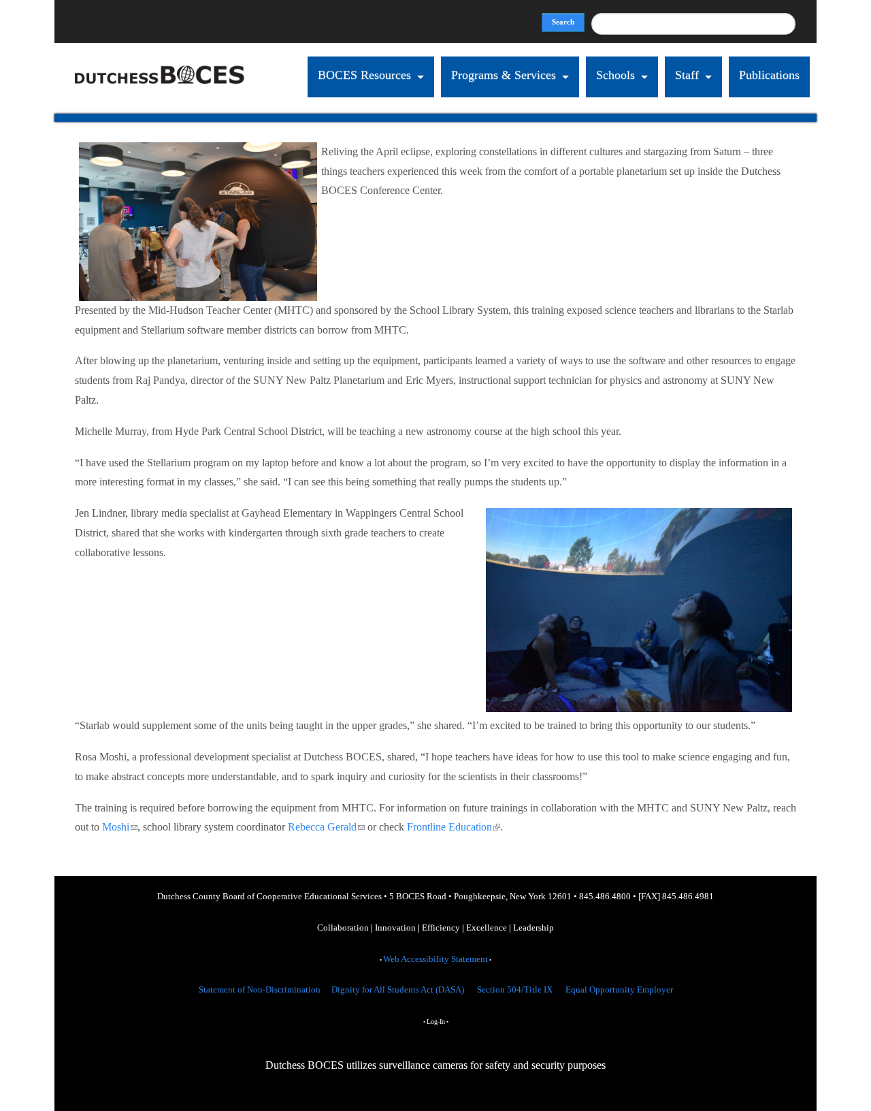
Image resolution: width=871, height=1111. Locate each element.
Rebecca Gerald (326, 827)
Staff (687, 75)
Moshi (119, 827)
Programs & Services (503, 75)
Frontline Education (453, 827)
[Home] (160, 104)
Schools (615, 75)
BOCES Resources (364, 75)
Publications (769, 75)
